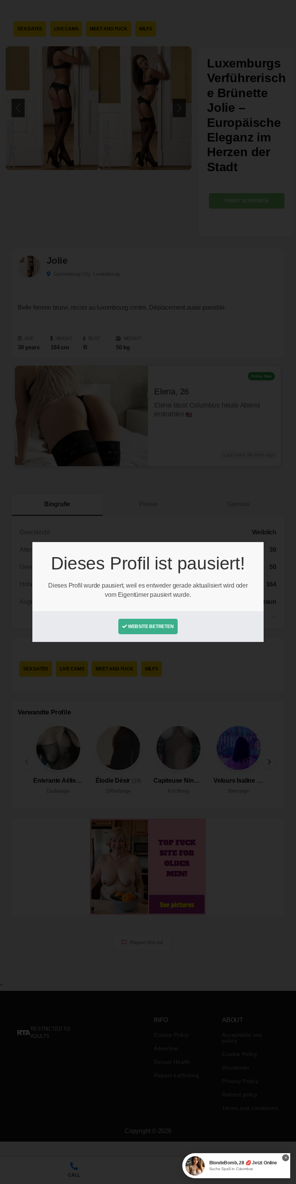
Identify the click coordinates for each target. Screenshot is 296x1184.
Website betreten (150, 626)
